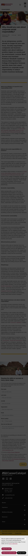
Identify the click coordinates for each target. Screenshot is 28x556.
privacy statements (13, 543)
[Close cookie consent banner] (25, 539)
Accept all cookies (6, 548)
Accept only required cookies (9, 552)
